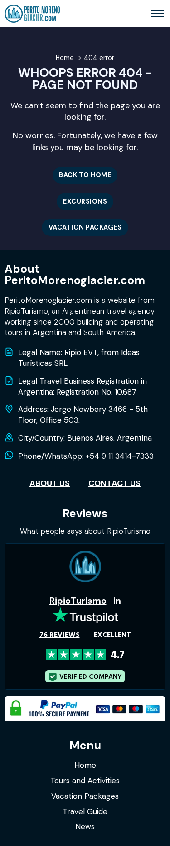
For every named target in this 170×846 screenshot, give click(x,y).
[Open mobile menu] (157, 13)
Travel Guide (85, 811)
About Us (49, 483)
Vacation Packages (85, 796)
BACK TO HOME (85, 175)
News (85, 826)
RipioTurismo (78, 600)
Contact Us (114, 483)
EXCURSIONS (85, 201)
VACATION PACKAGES (85, 227)
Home (85, 765)
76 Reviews (59, 635)
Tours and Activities (85, 781)
